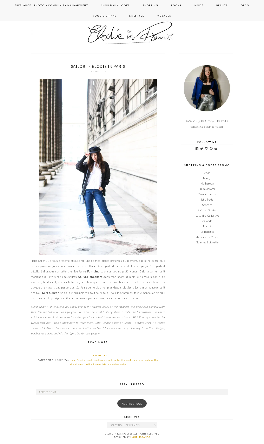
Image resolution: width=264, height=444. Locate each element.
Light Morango (140, 437)
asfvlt (90, 360)
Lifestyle (136, 15)
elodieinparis (77, 364)
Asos (207, 172)
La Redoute (207, 231)
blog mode (126, 360)
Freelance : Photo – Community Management (51, 5)
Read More (98, 342)
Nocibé (207, 226)
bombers (138, 360)
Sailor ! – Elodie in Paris (98, 66)
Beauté (222, 5)
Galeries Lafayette (207, 242)
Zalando (207, 221)
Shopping (150, 5)
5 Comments (98, 355)
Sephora (207, 205)
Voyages (164, 15)
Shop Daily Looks (115, 5)
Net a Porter (207, 199)
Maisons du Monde (207, 237)
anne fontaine (78, 360)
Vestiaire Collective (207, 215)
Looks (176, 5)
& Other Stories (207, 210)
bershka (115, 360)
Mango (207, 178)
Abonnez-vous (132, 403)
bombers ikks (151, 360)
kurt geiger (113, 364)
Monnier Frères (207, 194)
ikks (104, 364)
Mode (198, 5)
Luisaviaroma (207, 188)
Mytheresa (207, 183)
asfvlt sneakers (102, 360)
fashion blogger (93, 364)
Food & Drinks (104, 15)
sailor (123, 364)
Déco (245, 5)
